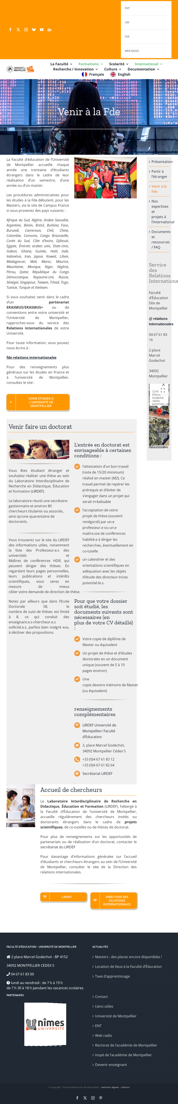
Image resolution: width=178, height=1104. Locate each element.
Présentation (162, 161)
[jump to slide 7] (55, 1042)
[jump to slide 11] (31, 1045)
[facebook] (10, 29)
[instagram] (26, 29)
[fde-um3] (20, 67)
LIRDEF (37, 491)
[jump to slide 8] (60, 1042)
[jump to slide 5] (45, 1042)
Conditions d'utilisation (156, 447)
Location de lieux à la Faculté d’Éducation (128, 966)
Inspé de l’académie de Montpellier (123, 1055)
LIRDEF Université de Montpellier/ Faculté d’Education (99, 731)
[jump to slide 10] (26, 1045)
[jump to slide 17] (60, 1045)
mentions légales (110, 1087)
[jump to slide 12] (36, 1045)
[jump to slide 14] (45, 1045)
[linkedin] (49, 29)
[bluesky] (34, 29)
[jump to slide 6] (50, 1042)
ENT (98, 1025)
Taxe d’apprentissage (112, 976)
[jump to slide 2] (31, 1042)
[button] (159, 412)
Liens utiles (104, 1006)
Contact (101, 996)
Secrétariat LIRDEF (97, 773)
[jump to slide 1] (26, 1042)
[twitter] (18, 29)
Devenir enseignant (111, 1064)
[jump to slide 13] (41, 1045)
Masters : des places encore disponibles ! (128, 956)
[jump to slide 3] (36, 1042)
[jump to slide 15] (50, 1045)
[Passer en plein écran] (162, 390)
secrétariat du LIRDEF (57, 847)
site (96, 867)
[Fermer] (163, 384)
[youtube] (41, 29)
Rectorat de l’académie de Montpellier (126, 1045)
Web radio (103, 1035)
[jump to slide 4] (41, 1042)
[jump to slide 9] (65, 1042)
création (125, 1087)
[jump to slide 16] (55, 1045)
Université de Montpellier (116, 1016)
